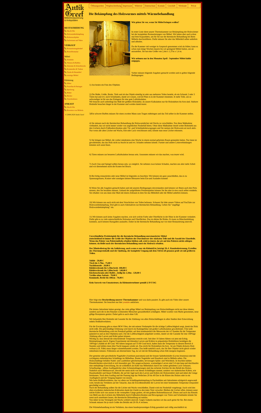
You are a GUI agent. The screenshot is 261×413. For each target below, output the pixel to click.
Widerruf (138, 6)
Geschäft (171, 6)
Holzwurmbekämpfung (75, 34)
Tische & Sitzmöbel (74, 72)
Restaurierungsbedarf (75, 48)
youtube (126, 302)
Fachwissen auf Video (75, 40)
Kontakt (161, 6)
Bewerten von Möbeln (75, 110)
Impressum (127, 6)
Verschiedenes (72, 99)
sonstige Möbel (72, 75)
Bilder (69, 93)
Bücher (69, 96)
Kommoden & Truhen (75, 69)
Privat (193, 6)
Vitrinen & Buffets (73, 63)
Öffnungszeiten (97, 6)
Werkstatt (182, 6)
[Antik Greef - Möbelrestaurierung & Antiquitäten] (74, 16)
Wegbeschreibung (113, 6)
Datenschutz (150, 6)
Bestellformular (72, 52)
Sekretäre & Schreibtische (76, 66)
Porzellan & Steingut (74, 86)
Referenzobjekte (73, 37)
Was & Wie (71, 31)
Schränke (70, 60)
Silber (69, 83)
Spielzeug (70, 90)
